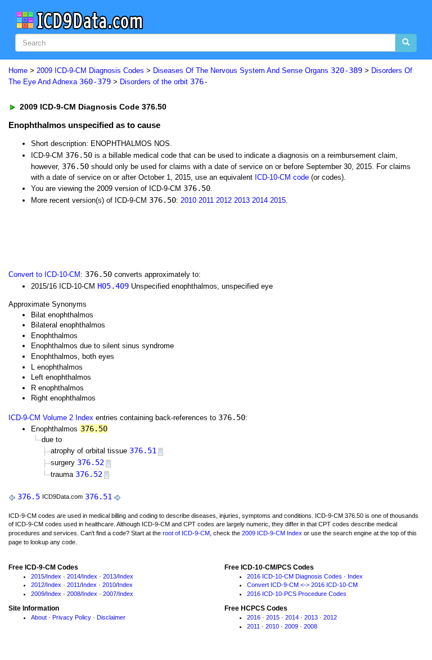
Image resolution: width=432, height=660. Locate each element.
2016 (253, 617)
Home (18, 70)
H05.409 (113, 285)
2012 (224, 200)
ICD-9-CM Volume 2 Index (50, 417)
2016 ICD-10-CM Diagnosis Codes (294, 576)
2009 (37, 593)
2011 (206, 200)
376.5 (28, 496)
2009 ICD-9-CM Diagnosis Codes (90, 70)
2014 (260, 200)
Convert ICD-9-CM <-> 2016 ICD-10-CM (302, 584)
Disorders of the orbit (164, 82)
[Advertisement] (136, 236)
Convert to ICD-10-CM (44, 274)
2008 (73, 593)
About (39, 617)
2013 (242, 200)
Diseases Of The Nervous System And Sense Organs (257, 70)
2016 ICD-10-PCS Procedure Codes (296, 593)
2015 (278, 200)
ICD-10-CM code (282, 177)
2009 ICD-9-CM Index (272, 533)
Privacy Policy (71, 617)
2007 (109, 593)
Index (53, 576)
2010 (188, 200)
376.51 (142, 450)
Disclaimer (111, 617)
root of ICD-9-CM (186, 533)
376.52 (90, 462)
